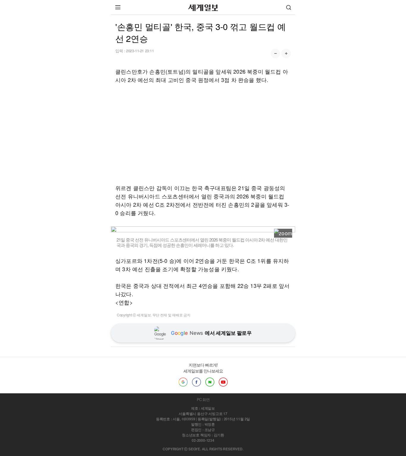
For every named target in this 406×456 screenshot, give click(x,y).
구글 (183, 382)
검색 (288, 7)
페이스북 (196, 382)
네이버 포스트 (209, 382)
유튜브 (223, 382)
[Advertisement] (203, 133)
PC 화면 (203, 399)
